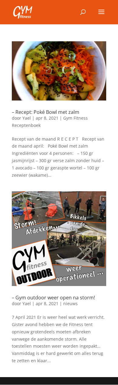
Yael (26, 118)
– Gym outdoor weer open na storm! (53, 297)
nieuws (70, 303)
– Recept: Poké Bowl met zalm (45, 112)
